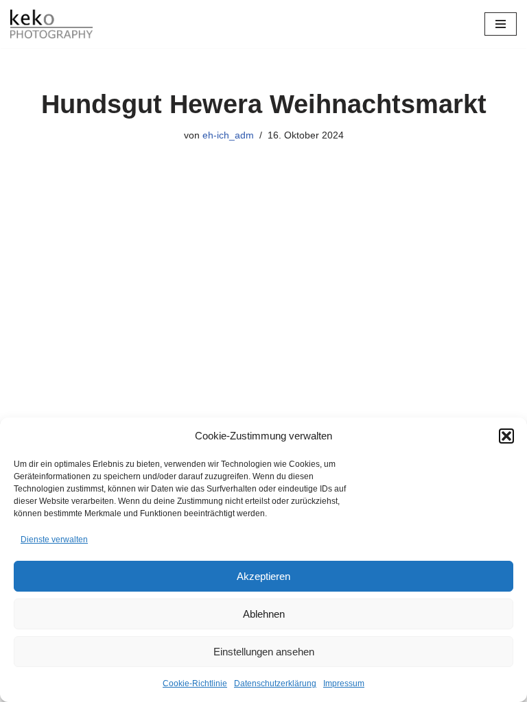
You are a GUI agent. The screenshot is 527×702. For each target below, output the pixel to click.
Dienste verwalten (54, 539)
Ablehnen (264, 614)
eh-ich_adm (228, 135)
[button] (506, 436)
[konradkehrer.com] (51, 24)
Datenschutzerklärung (275, 683)
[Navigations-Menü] (500, 24)
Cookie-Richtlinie (195, 683)
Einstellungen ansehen (263, 651)
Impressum (343, 683)
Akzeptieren (263, 576)
